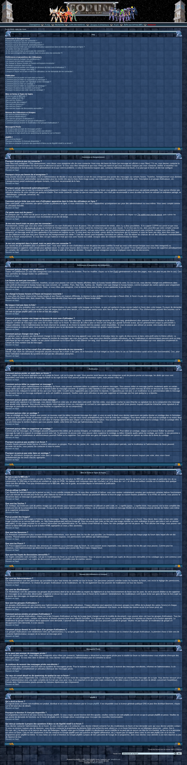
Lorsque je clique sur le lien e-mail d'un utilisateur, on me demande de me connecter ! (39, 71)
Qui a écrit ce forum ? (13, 139)
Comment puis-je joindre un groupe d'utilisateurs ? (25, 121)
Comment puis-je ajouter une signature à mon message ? (28, 82)
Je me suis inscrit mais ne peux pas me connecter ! (25, 51)
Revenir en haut (12, 170)
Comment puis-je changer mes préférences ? (23, 59)
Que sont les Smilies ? (14, 100)
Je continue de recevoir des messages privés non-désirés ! (28, 131)
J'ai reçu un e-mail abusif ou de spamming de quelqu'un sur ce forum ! (33, 133)
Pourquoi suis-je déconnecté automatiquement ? (24, 45)
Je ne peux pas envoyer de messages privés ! (23, 129)
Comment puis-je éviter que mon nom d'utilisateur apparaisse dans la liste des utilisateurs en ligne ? (45, 47)
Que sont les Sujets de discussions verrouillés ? (24, 108)
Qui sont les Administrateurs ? (17, 115)
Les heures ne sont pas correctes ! (19, 61)
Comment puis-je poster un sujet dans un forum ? (24, 78)
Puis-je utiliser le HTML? (15, 98)
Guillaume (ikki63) (97, 762)
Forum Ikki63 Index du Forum (15, 29)
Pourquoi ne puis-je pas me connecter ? (21, 41)
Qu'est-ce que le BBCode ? (16, 96)
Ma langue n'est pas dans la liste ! (18, 65)
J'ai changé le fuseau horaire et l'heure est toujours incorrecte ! (30, 63)
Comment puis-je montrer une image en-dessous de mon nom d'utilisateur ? (35, 67)
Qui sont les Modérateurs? (15, 117)
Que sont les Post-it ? (13, 106)
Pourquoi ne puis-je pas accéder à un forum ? (23, 88)
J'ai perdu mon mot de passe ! (17, 49)
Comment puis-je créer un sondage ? (20, 84)
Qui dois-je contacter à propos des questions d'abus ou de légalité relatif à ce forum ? (39, 143)
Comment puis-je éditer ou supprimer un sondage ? (25, 86)
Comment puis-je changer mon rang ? (20, 69)
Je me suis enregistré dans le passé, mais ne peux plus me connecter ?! (33, 53)
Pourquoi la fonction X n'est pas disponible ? (23, 141)
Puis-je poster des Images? (16, 102)
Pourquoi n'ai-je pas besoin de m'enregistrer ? (23, 43)
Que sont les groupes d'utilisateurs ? (19, 119)
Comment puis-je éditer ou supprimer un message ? (26, 80)
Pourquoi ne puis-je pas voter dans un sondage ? (25, 90)
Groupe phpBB (93, 704)
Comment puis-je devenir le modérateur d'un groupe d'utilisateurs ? (32, 123)
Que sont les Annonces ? (15, 104)
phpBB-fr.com (115, 759)
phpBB (77, 759)
